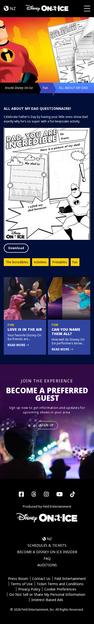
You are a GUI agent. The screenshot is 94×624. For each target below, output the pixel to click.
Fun (45, 88)
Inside (19, 88)
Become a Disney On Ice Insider (47, 551)
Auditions (47, 565)
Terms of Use (22, 584)
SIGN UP (47, 425)
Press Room (18, 578)
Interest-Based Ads (47, 600)
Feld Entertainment (70, 578)
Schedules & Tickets (47, 545)
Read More (17, 345)
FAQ (47, 558)
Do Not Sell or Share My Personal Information (47, 594)
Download (16, 248)
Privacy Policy (29, 589)
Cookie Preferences (60, 589)
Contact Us (41, 578)
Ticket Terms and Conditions (60, 584)
